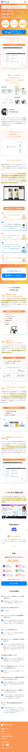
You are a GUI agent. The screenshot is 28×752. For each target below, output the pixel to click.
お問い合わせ (4, 738)
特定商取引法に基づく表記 (6, 736)
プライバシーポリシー (5, 733)
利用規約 (3, 731)
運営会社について (4, 728)
